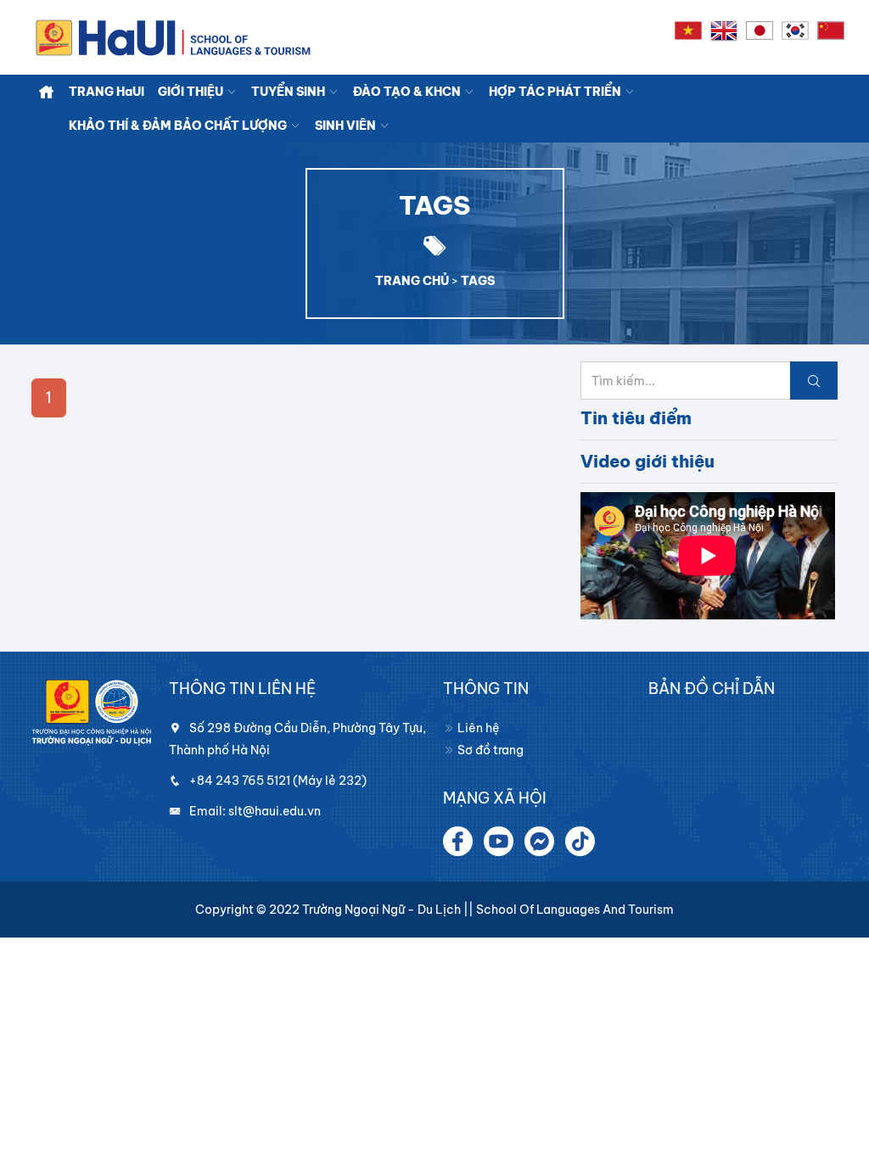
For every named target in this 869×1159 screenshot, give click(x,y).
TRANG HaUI (106, 91)
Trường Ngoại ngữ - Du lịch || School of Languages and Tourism (488, 909)
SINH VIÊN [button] (346, 125)
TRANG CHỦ (412, 280)
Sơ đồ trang (489, 750)
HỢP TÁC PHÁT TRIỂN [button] (556, 91)
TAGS (478, 280)
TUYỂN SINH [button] (289, 91)
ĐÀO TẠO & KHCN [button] (408, 91)
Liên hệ (477, 728)
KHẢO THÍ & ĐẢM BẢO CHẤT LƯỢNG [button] (179, 125)
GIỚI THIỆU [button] (192, 91)
